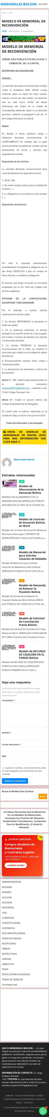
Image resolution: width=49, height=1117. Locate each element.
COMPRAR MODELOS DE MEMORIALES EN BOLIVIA (24, 1099)
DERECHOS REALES (11, 938)
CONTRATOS (8, 928)
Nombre (6, 732)
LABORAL (6, 958)
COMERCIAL (8, 917)
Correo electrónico (11, 744)
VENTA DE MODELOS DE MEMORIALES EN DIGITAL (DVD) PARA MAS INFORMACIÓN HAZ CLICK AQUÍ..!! (24, 436)
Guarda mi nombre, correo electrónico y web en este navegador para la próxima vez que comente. (24, 771)
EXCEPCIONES (9, 943)
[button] (43, 1111)
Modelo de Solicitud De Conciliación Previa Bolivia (32, 621)
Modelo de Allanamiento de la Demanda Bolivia (31, 489)
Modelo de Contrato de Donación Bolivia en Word (32, 522)
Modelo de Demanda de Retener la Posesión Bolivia (32, 588)
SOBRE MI (9, 1095)
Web (4, 756)
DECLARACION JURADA (13, 933)
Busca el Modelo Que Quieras (18, 791)
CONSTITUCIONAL (11, 922)
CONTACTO (28, 1102)
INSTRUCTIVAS (9, 953)
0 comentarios (27, 31)
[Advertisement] (24, 235)
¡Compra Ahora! (15, 865)
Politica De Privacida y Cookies (29, 1095)
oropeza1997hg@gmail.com (15, 388)
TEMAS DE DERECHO (12, 979)
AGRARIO (6, 892)
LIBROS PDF (8, 964)
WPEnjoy (30, 1111)
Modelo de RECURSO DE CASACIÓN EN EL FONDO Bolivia (32, 654)
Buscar (43, 796)
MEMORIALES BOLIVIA (19, 4)
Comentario (8, 700)
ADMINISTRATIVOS (11, 881)
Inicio (4, 13)
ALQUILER (7, 902)
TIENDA (19, 1102)
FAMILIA (6, 948)
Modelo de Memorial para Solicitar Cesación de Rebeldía (32, 555)
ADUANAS (7, 887)
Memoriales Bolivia (24, 459)
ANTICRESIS (8, 907)
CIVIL (11, 13)
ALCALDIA (7, 897)
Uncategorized (9, 984)
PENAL (5, 969)
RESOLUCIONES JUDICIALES (16, 974)
